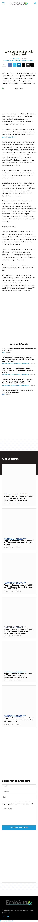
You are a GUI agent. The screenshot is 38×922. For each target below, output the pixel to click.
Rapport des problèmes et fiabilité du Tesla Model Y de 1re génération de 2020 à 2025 (18, 675)
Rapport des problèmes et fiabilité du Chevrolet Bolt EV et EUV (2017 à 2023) (19, 543)
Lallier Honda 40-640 (9, 137)
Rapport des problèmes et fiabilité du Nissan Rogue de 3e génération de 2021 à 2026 (19, 720)
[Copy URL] (32, 65)
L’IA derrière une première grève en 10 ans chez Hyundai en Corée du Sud (17, 391)
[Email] (23, 65)
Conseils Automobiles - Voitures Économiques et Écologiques (18, 60)
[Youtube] (8, 916)
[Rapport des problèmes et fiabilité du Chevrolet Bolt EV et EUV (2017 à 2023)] (19, 522)
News (3, 352)
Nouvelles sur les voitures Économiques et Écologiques (15, 363)
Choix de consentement (6, 921)
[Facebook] (10, 65)
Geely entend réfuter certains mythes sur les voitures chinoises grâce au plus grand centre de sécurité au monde (18, 359)
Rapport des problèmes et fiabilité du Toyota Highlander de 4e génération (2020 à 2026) (18, 631)
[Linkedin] (19, 65)
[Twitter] (14, 65)
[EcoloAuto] (10, 59)
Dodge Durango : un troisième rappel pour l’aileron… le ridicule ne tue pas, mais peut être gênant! (17, 370)
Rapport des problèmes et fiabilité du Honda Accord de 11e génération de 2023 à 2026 (18, 498)
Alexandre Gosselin (8, 503)
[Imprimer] (28, 65)
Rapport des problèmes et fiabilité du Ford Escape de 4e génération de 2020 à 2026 (18, 587)
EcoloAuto (16, 58)
